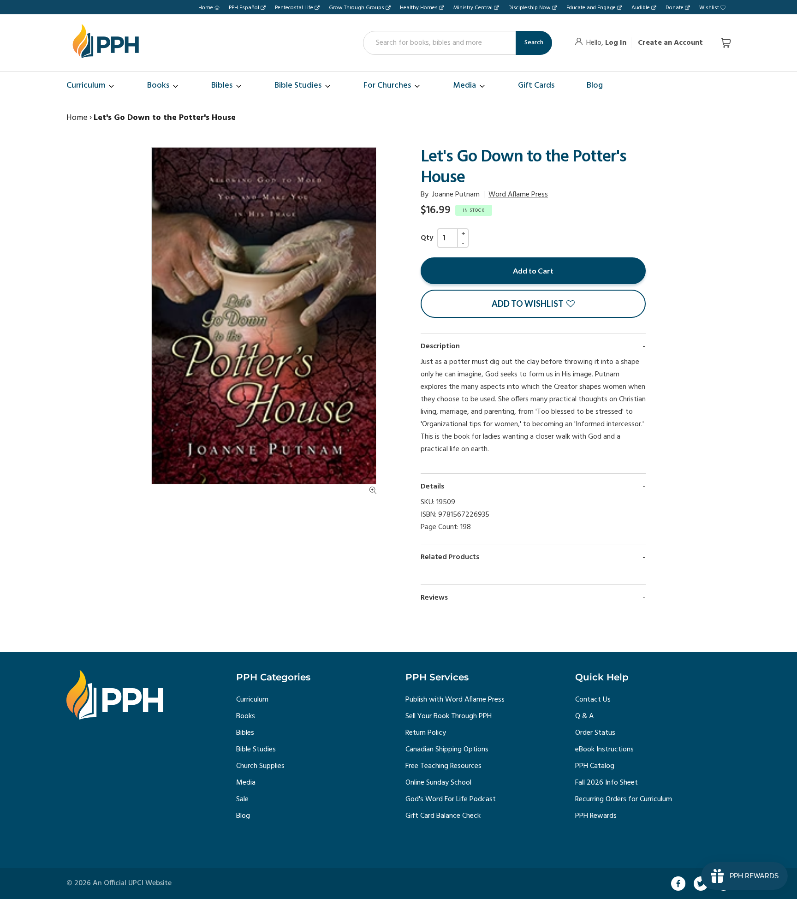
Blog (243, 816)
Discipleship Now (529, 7)
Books (245, 716)
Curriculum (252, 700)
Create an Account (670, 43)
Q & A (584, 716)
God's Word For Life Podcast (450, 799)
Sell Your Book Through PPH (448, 716)
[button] (533, 304)
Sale (242, 799)
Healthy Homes (419, 7)
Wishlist (709, 7)
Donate (675, 7)
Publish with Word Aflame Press (455, 700)
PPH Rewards (596, 816)
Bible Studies (256, 750)
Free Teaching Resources (443, 766)
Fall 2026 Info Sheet (606, 783)
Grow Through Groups (356, 7)
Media (246, 783)
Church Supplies (260, 766)
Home (205, 7)
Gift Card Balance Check (443, 816)
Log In (615, 43)
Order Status (595, 733)
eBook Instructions (604, 750)
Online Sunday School (438, 783)
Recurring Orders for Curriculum (623, 799)
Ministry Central (473, 7)
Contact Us (593, 700)
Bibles (245, 733)
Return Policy (425, 733)
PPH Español (244, 7)
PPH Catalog (594, 766)
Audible (640, 7)
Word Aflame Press (518, 195)
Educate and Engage (591, 7)
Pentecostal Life (294, 7)
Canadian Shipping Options (446, 750)
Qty (427, 238)
